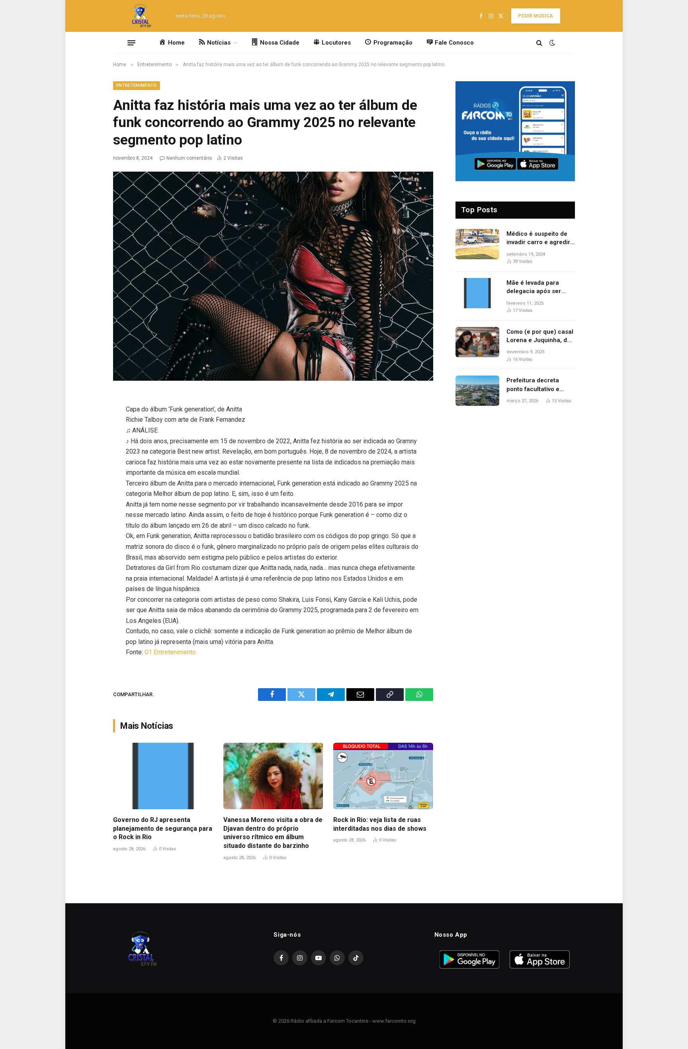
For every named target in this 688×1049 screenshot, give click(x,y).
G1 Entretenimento (170, 652)
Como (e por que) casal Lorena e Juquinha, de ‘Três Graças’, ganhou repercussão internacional (539, 336)
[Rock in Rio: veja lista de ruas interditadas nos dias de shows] (383, 776)
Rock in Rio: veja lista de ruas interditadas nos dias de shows (379, 824)
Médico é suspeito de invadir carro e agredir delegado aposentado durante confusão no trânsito (538, 238)
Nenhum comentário (189, 158)
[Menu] (131, 42)
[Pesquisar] (539, 43)
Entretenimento (136, 85)
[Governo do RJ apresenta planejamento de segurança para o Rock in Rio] (163, 776)
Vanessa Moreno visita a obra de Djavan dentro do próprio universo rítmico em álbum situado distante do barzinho (272, 832)
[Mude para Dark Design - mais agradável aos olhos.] (551, 42)
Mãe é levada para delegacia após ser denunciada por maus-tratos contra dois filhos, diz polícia (538, 287)
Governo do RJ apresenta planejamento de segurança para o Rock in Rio (162, 828)
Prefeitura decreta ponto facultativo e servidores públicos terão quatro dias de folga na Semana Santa (539, 385)
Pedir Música (535, 16)
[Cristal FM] (141, 16)
